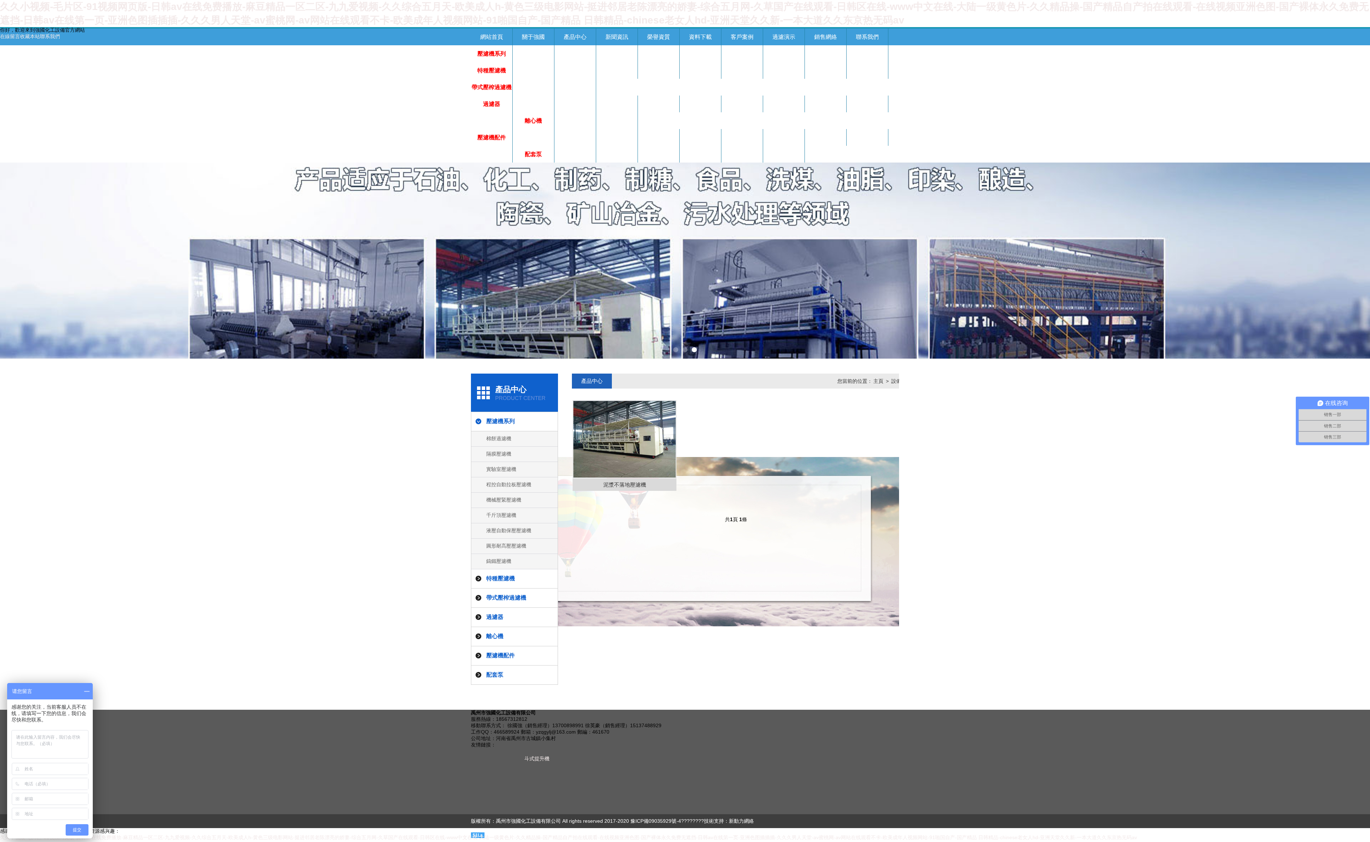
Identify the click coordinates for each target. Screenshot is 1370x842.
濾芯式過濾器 (742, 104)
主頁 (878, 381)
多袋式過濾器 (575, 104)
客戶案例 (742, 37)
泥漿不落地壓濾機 (659, 73)
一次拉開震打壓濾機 (575, 73)
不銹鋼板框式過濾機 (826, 106)
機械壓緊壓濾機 (700, 54)
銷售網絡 (825, 37)
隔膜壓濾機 (575, 54)
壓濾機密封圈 (575, 137)
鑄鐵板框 (491, 154)
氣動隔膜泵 (575, 154)
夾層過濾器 (867, 104)
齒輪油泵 (742, 154)
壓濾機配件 (491, 137)
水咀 (784, 137)
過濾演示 (783, 37)
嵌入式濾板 (867, 137)
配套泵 (533, 154)
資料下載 (700, 37)
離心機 (533, 121)
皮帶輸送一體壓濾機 (700, 73)
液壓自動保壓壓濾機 (784, 56)
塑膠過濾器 (658, 104)
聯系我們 (50, 36)
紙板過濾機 (533, 104)
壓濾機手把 (533, 137)
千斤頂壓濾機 (742, 54)
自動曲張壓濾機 (617, 70)
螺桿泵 (616, 154)
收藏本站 (30, 36)
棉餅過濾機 (533, 54)
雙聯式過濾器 (784, 104)
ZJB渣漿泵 (784, 154)
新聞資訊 (616, 37)
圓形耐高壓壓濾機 (826, 56)
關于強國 (533, 37)
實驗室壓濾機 (617, 54)
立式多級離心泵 (659, 154)
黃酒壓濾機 (784, 70)
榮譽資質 (658, 37)
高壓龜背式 (700, 104)
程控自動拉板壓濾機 (659, 56)
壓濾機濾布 (658, 137)
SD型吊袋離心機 (617, 123)
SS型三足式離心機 (575, 123)
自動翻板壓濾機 (533, 70)
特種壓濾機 (491, 70)
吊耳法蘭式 (491, 121)
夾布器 (700, 137)
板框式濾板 (617, 137)
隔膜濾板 (825, 137)
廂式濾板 (742, 137)
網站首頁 (491, 37)
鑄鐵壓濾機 (867, 54)
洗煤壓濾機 (825, 70)
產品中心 (575, 37)
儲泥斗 (867, 70)
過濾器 (491, 104)
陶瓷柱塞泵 (700, 154)
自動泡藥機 (575, 87)
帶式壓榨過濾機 (492, 87)
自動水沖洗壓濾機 (742, 73)
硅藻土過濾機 (617, 104)
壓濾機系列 (491, 54)
